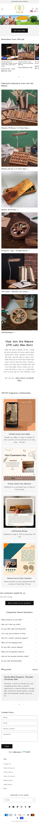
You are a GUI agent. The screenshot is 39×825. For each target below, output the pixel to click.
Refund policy (8, 780)
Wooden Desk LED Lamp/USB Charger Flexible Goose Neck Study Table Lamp (9, 64)
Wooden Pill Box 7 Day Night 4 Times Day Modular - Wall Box (26, 63)
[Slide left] (16, 77)
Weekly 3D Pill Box (8, 210)
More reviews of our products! (19, 603)
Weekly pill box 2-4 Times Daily (13, 169)
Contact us (7, 764)
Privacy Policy (8, 772)
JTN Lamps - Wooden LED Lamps (14, 292)
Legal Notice (8, 784)
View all (35, 669)
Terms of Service (9, 768)
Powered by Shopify (23, 821)
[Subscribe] (33, 800)
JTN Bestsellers (7, 332)
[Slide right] (23, 77)
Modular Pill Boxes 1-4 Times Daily (14, 128)
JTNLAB (16, 821)
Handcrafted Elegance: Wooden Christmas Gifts (18, 678)
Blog (5, 788)
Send (7, 746)
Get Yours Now (19, 31)
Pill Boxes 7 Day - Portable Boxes (14, 251)
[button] (2, 9)
